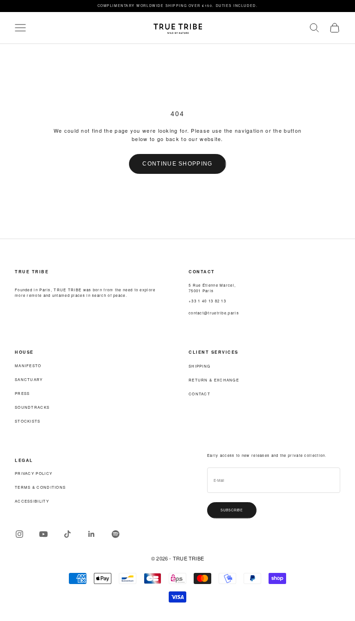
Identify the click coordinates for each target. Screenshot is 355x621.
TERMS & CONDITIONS (40, 487)
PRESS (22, 393)
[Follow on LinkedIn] (91, 534)
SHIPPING (199, 366)
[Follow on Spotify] (115, 534)
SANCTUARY (29, 379)
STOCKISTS (28, 421)
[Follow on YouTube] (43, 534)
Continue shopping (177, 163)
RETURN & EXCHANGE (214, 379)
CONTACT (199, 393)
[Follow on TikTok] (67, 534)
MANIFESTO (28, 365)
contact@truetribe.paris (214, 312)
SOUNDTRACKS (32, 407)
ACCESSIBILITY (32, 501)
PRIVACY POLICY (33, 473)
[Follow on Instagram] (19, 534)
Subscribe (231, 510)
